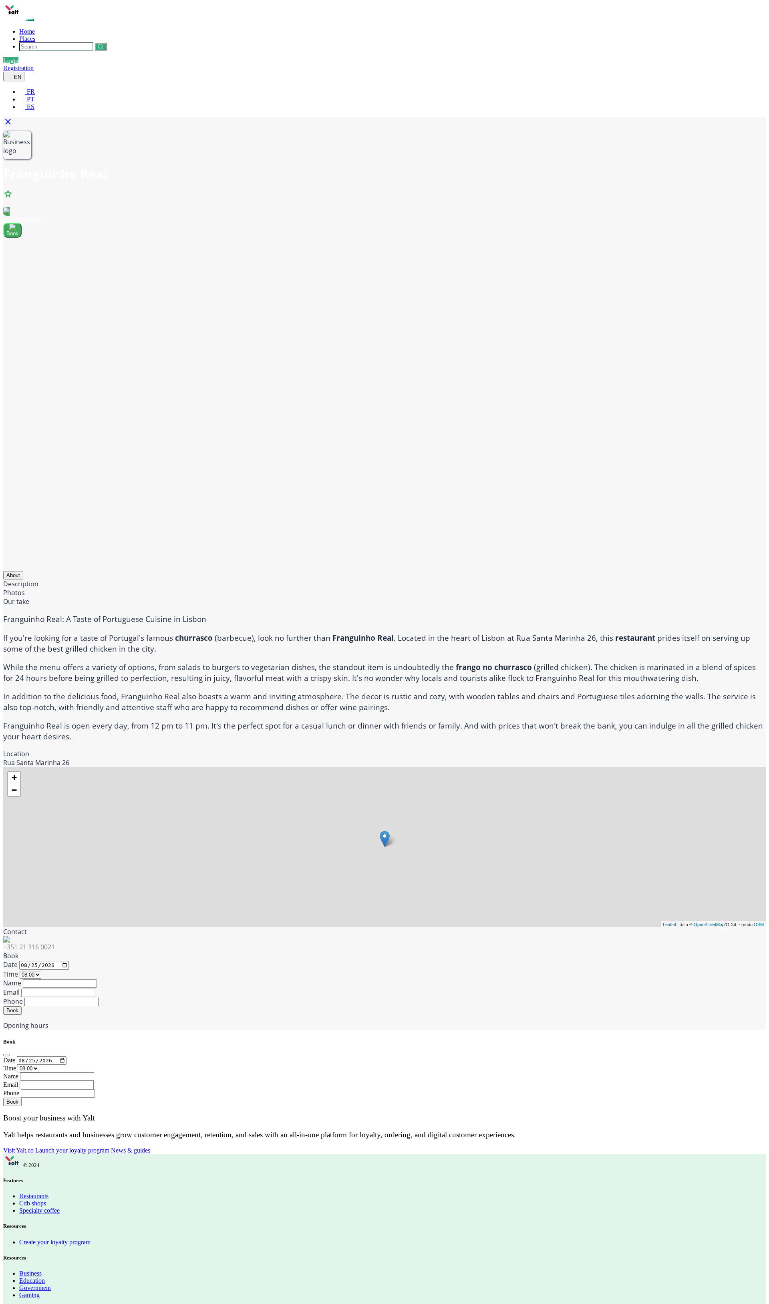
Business (30, 1273)
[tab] (13, 575)
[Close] (6, 1055)
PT (29, 99)
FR (30, 91)
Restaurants (33, 1196)
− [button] (14, 790)
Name (12, 983)
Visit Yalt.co (18, 1150)
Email (11, 992)
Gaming (29, 1295)
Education (32, 1280)
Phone (13, 1001)
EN (16, 77)
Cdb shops (32, 1203)
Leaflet (669, 924)
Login (10, 60)
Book (12, 1010)
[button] (10, 124)
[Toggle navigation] (30, 20)
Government (35, 1287)
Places (27, 38)
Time (10, 974)
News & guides (130, 1150)
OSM (759, 924)
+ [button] (14, 778)
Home (27, 31)
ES (29, 106)
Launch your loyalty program (72, 1150)
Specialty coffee (39, 1210)
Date (10, 964)
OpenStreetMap (709, 924)
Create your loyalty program (55, 1242)
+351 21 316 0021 (29, 947)
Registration (18, 68)
